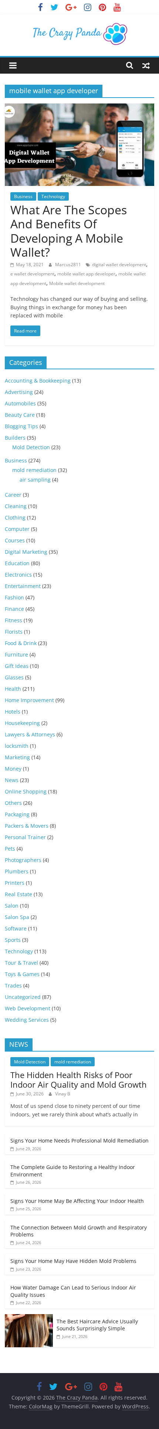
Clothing (15, 517)
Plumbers (16, 871)
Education (17, 563)
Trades (13, 985)
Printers (14, 882)
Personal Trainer (25, 837)
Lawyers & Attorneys (30, 734)
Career (13, 494)
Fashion (14, 597)
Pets (10, 848)
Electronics (18, 574)
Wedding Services (27, 1019)
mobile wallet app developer (86, 274)
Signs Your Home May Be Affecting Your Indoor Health (77, 1200)
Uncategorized (23, 996)
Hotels (12, 711)
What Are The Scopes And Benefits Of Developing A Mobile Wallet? (68, 231)
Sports (13, 939)
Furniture (16, 654)
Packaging (17, 814)
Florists (14, 631)
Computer (17, 528)
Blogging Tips (21, 426)
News (11, 780)
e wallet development (32, 274)
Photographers (23, 859)
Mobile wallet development (77, 283)
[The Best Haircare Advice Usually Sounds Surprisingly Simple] (29, 1317)
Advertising (19, 391)
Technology (53, 196)
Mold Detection (31, 447)
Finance (14, 608)
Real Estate (18, 894)
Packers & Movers (26, 825)
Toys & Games (22, 974)
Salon (11, 905)
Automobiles (20, 403)
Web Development (27, 1008)
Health (13, 688)
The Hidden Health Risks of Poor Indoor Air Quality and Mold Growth (78, 1079)
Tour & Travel (21, 962)
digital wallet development (119, 264)
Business (23, 196)
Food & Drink (21, 643)
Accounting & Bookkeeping (38, 380)
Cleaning (16, 506)
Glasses (14, 677)
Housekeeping (22, 722)
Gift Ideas (16, 665)
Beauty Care (20, 414)
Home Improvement (29, 700)
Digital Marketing (26, 551)
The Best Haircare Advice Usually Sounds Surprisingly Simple (97, 1325)
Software (16, 928)
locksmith (16, 745)
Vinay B (62, 1094)
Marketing (17, 757)
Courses (15, 540)
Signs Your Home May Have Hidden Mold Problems (73, 1260)
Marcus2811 (68, 264)
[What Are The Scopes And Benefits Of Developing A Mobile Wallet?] (79, 108)
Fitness (13, 620)
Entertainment (23, 585)
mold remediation (34, 470)
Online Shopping (26, 791)
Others (13, 802)
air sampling (35, 479)
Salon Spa (17, 917)
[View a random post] (146, 65)
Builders (15, 437)
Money (13, 768)
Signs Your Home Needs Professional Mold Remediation (79, 1140)
